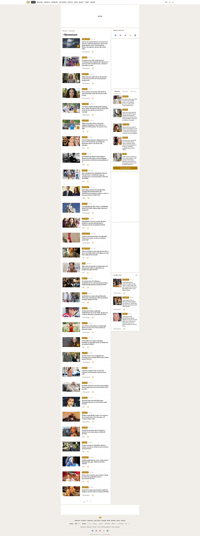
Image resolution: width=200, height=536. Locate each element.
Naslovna (64, 30)
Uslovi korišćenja (115, 527)
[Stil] (28, 2)
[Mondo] (77, 524)
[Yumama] (120, 524)
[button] (86, 52)
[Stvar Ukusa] (127, 524)
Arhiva (98, 527)
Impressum (83, 527)
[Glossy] (95, 524)
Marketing (89, 527)
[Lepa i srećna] (101, 524)
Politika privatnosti (105, 527)
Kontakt (94, 527)
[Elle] (89, 524)
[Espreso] (84, 524)
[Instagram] (120, 35)
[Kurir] (71, 524)
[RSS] (130, 35)
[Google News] (135, 35)
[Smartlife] (107, 524)
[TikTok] (125, 35)
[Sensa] (113, 524)
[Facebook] (115, 35)
